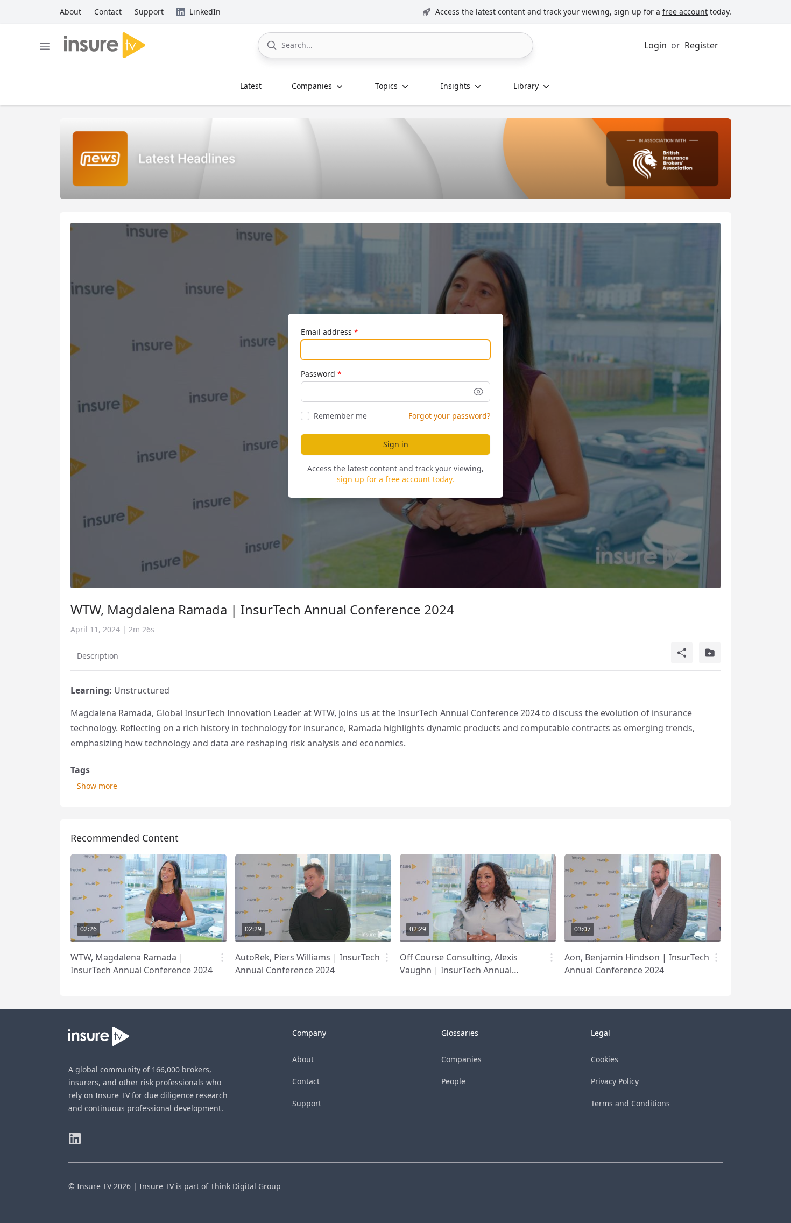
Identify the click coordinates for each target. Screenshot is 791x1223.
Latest (251, 86)
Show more (97, 786)
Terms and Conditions (630, 1103)
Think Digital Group (245, 1186)
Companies (461, 1059)
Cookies (604, 1059)
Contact (306, 1081)
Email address (326, 332)
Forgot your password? (449, 416)
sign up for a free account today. (395, 479)
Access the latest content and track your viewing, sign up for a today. (583, 11)
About (303, 1059)
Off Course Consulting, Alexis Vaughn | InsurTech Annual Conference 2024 (459, 970)
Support (306, 1103)
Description (97, 656)
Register (701, 45)
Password (318, 374)
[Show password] (478, 391)
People (453, 1081)
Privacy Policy (615, 1081)
